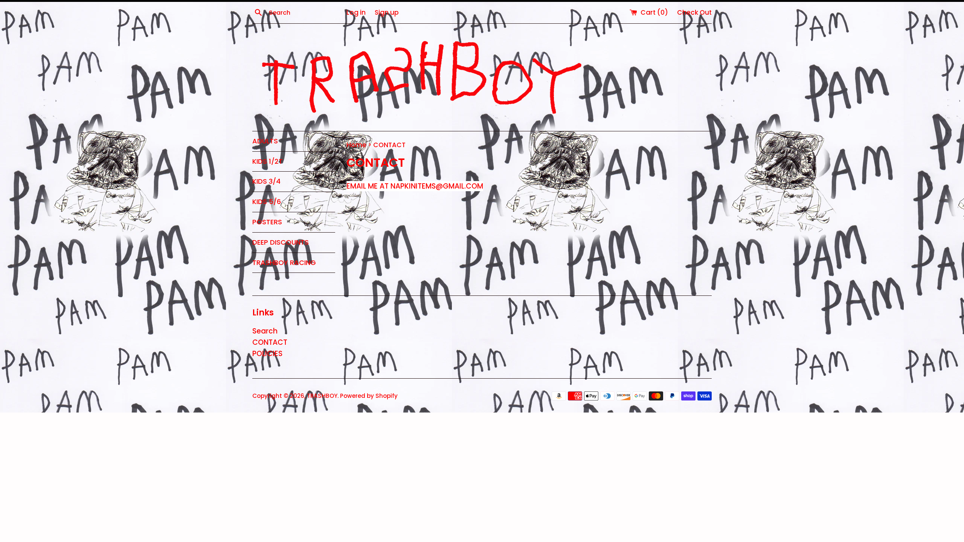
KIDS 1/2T (267, 161)
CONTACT (269, 342)
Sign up (387, 12)
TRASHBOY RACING (284, 262)
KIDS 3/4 (266, 181)
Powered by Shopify (369, 396)
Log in (356, 12)
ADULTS (265, 141)
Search (265, 331)
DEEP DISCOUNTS (280, 242)
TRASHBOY (322, 396)
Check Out (694, 12)
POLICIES (267, 354)
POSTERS (267, 222)
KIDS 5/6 (266, 201)
